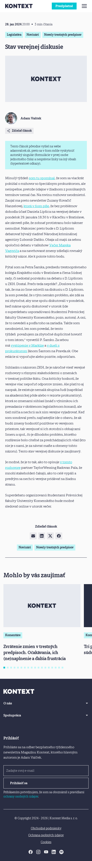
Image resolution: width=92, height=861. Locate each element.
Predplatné (64, 6)
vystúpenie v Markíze (27, 345)
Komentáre (13, 635)
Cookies (46, 842)
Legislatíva (14, 35)
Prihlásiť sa (18, 783)
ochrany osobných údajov (20, 796)
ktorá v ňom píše (36, 206)
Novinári (33, 35)
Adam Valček (31, 118)
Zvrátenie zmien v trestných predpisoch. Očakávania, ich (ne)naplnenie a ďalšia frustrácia (34, 652)
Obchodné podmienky (46, 828)
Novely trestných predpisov (63, 35)
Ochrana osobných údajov (46, 835)
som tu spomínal (42, 178)
